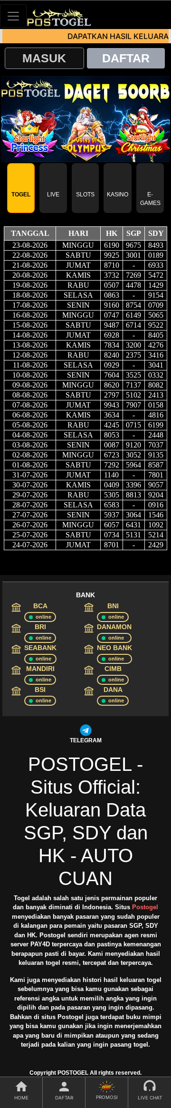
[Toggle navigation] (13, 16)
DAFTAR (126, 58)
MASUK (44, 58)
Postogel (145, 907)
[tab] (21, 188)
